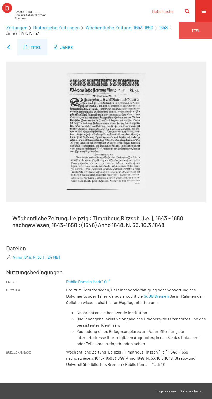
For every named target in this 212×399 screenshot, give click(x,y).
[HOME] (24, 11)
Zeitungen (16, 27)
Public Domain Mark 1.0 (86, 281)
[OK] (187, 11)
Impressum (166, 391)
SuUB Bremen (156, 296)
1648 (163, 27)
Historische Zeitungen (56, 27)
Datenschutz (191, 391)
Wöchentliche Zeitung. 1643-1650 (119, 27)
